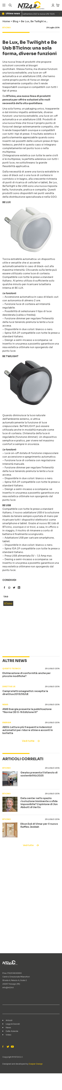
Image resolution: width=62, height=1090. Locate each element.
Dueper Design (36, 1064)
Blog (15, 21)
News (8, 1027)
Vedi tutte (28, 741)
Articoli (9, 1020)
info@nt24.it (8, 987)
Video (8, 1035)
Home (6, 21)
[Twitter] (8, 1047)
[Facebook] (3, 1047)
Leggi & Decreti (13, 1024)
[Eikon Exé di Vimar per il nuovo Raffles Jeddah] (9, 829)
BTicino (8, 603)
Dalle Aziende (12, 1031)
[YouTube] (12, 1047)
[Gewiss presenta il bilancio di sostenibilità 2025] (9, 778)
